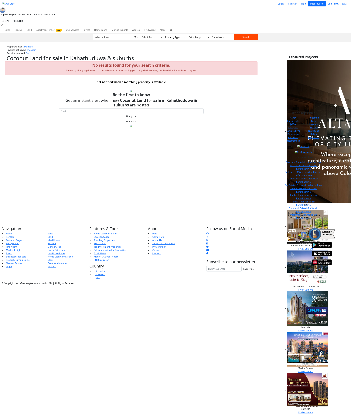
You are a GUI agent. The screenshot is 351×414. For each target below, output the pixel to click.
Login (281, 3)
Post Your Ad (317, 3)
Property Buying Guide (18, 259)
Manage (28, 46)
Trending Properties (104, 240)
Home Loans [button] (101, 29)
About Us (157, 240)
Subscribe (248, 268)
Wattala (314, 127)
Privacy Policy (159, 246)
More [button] (163, 29)
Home (9, 233)
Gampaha (293, 127)
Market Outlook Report (106, 256)
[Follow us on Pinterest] (207, 246)
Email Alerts (100, 253)
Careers (157, 250)
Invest (9, 253)
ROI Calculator (101, 259)
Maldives (100, 274)
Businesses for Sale (16, 256)
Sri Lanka (100, 271)
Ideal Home (54, 240)
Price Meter (100, 243)
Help (303, 3)
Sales (8, 29)
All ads (52, 266)
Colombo (314, 124)
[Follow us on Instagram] (207, 240)
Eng (330, 3)
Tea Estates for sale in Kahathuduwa (303, 185)
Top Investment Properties (107, 246)
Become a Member (57, 263)
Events (156, 253)
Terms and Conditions (163, 243)
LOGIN (5, 20)
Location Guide (101, 236)
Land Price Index (56, 253)
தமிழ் (344, 3)
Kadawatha (293, 134)
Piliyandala (313, 137)
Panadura (293, 137)
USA (97, 277)
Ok (27, 53)
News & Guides (14, 263)
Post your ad (12, 243)
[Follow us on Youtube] (207, 250)
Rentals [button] (19, 29)
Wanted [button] (136, 29)
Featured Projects (15, 240)
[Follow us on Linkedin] (207, 243)
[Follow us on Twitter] (207, 236)
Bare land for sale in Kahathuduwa (303, 162)
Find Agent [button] (150, 29)
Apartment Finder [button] (48, 29)
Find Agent (11, 246)
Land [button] (29, 29)
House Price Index (57, 250)
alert (9, 132)
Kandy (293, 117)
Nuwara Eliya (293, 130)
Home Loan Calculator (105, 233)
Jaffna (293, 124)
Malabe (314, 134)
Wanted (52, 243)
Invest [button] (86, 29)
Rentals (10, 236)
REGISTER (18, 20)
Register (292, 3)
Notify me (131, 116)
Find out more (305, 289)
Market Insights (14, 250)
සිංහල (337, 3)
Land (50, 236)
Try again (31, 49)
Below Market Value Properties (110, 250)
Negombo (313, 117)
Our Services (54, 246)
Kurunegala (293, 120)
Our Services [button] (73, 29)
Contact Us (158, 236)
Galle (313, 120)
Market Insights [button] (120, 29)
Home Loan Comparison (60, 256)
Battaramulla (293, 140)
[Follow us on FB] (207, 233)
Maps (50, 259)
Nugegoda (313, 130)
